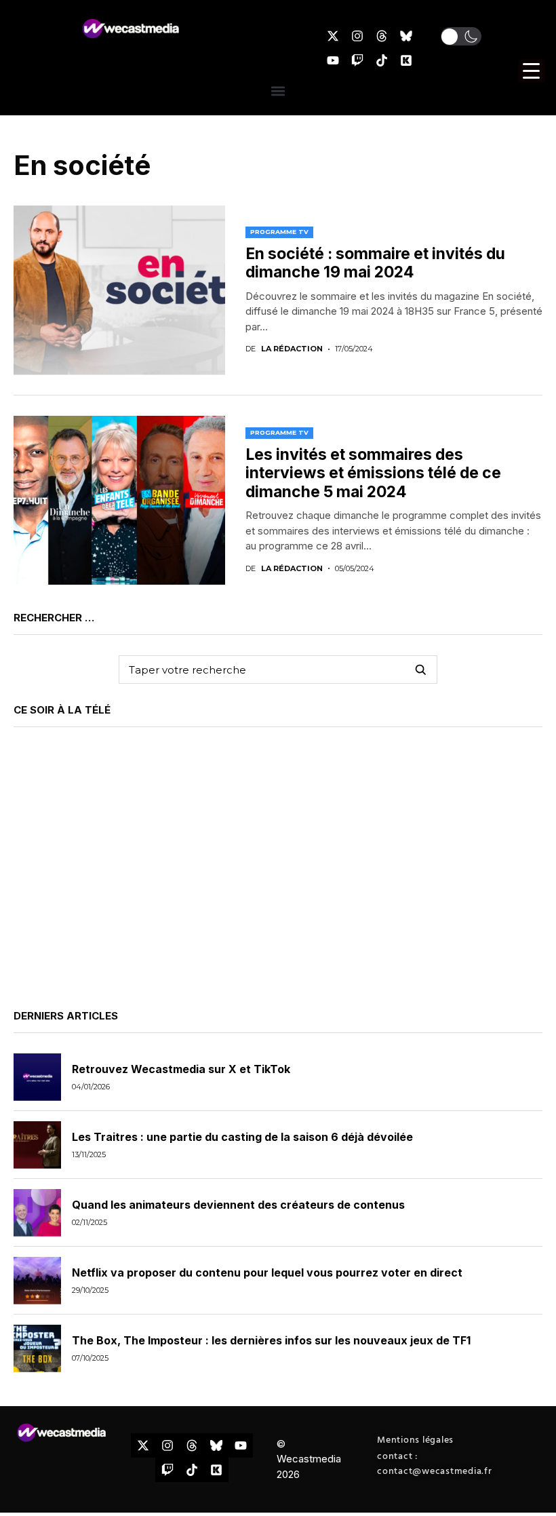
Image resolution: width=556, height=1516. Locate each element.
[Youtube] (333, 60)
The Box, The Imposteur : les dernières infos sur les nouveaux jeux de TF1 (271, 1340)
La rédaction (292, 349)
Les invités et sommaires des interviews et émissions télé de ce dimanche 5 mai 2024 (373, 473)
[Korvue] (406, 60)
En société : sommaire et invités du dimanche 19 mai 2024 (375, 263)
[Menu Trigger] (531, 71)
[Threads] (382, 36)
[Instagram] (357, 36)
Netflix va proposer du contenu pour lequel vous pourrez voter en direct (267, 1272)
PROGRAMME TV (279, 231)
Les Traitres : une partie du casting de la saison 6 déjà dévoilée (242, 1137)
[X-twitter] (333, 36)
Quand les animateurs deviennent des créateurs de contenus (238, 1204)
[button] (461, 36)
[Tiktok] (382, 60)
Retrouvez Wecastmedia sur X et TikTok (181, 1069)
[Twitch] (357, 60)
